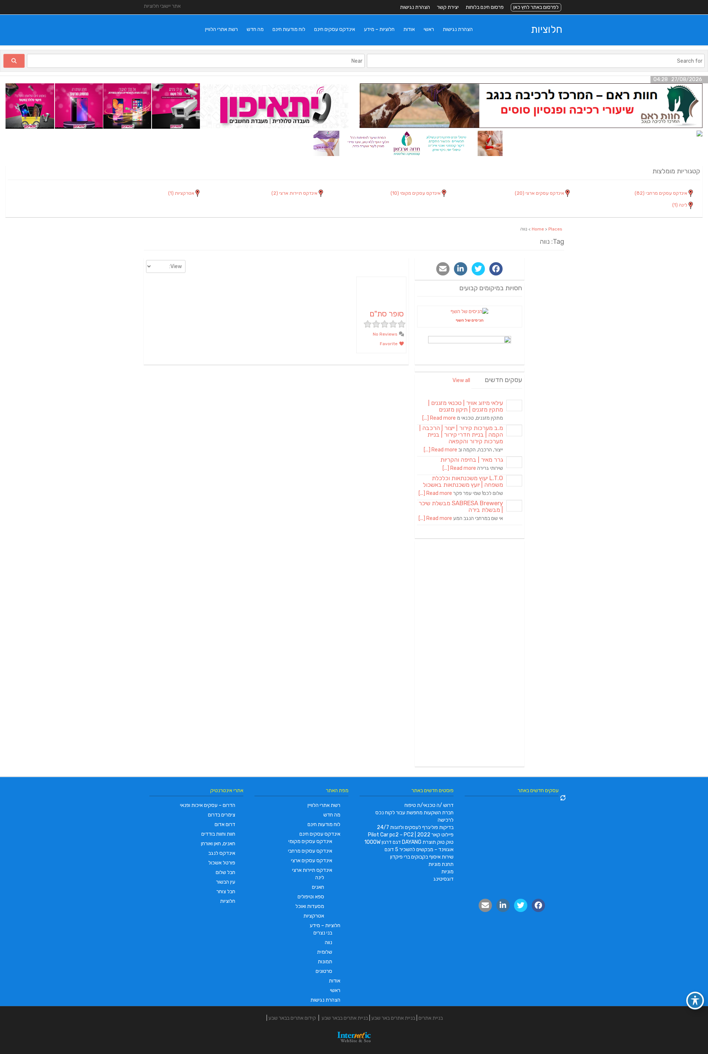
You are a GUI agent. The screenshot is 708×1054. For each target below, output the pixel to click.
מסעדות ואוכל (309, 906)
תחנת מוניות (441, 864)
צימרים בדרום (221, 815)
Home (538, 229)
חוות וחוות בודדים (218, 834)
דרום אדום (225, 824)
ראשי (429, 29)
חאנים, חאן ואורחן (218, 843)
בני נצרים (322, 933)
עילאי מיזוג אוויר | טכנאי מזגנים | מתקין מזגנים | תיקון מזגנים (465, 406)
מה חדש (255, 29)
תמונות (325, 961)
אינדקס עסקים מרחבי (310, 851)
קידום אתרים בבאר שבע (292, 1018)
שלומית (324, 952)
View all (461, 380)
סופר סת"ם (386, 313)
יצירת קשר (448, 7)
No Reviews (386, 334)
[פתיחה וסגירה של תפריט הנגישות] (695, 1000)
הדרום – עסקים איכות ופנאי (207, 805)
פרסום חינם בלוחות (485, 7)
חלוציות (546, 29)
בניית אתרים (431, 1018)
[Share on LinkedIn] (460, 268)
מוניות (447, 871)
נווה (328, 942)
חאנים (318, 887)
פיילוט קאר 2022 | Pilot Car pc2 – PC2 (411, 835)
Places (555, 229)
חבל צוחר (225, 891)
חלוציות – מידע (379, 29)
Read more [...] (439, 418)
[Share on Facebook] (496, 268)
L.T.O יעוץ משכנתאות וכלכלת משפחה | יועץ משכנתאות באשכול (463, 481)
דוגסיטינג (443, 879)
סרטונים (324, 971)
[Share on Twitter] (478, 268)
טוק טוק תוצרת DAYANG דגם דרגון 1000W (409, 842)
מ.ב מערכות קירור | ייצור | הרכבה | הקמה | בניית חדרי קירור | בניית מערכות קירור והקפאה (461, 434)
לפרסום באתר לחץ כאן (536, 7)
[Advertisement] (469, 654)
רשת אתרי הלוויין (221, 29)
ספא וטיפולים (311, 897)
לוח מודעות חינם (289, 29)
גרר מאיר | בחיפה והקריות (471, 459)
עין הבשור (225, 882)
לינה (319, 877)
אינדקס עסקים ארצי (311, 860)
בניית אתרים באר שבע (393, 1018)
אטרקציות (313, 916)
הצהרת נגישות (415, 7)
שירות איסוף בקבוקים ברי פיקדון (422, 857)
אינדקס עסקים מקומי (310, 841)
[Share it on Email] (443, 268)
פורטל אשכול (221, 863)
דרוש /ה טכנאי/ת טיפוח (429, 805)
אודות (409, 29)
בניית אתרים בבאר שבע (345, 1018)
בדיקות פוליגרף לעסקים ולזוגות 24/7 (415, 827)
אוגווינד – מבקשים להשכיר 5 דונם (419, 849)
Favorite (389, 343)
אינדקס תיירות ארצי (312, 870)
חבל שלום (225, 872)
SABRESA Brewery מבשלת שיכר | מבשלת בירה (461, 506)
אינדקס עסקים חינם (334, 29)
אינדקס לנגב (221, 853)
